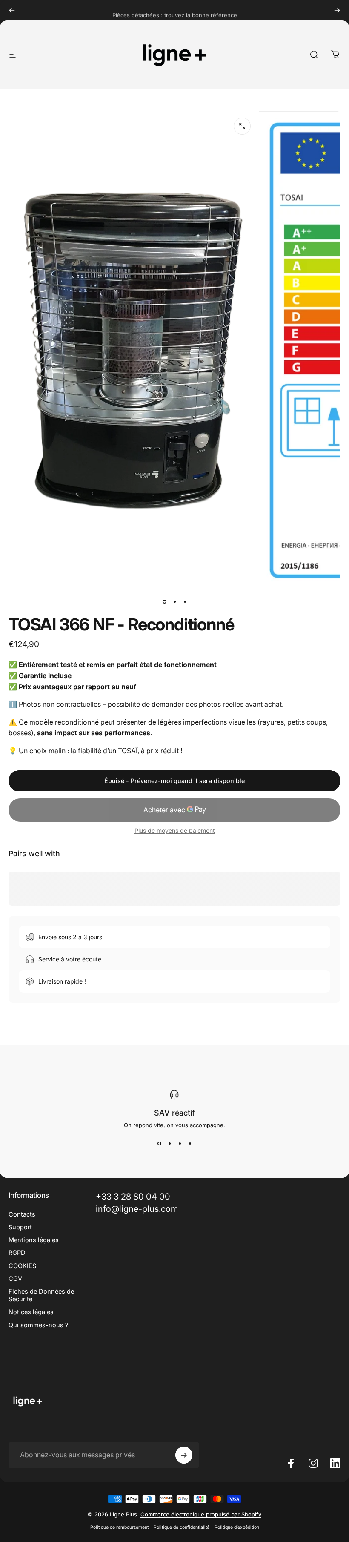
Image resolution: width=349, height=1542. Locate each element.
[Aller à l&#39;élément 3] (185, 601)
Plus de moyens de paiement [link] (174, 830)
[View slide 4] (190, 1144)
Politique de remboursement (119, 1527)
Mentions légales (34, 1240)
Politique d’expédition (237, 1527)
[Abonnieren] (183, 1455)
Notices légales (31, 1312)
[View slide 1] (159, 1144)
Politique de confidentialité (181, 1527)
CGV (15, 1279)
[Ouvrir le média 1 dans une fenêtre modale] (242, 126)
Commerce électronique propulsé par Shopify (200, 1514)
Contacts (22, 1214)
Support (20, 1227)
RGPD (17, 1253)
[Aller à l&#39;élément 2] (174, 601)
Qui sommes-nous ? (38, 1325)
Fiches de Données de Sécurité (41, 1295)
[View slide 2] (169, 1144)
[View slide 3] (179, 1144)
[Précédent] (12, 10)
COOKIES (22, 1266)
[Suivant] (337, 10)
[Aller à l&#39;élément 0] (164, 601)
